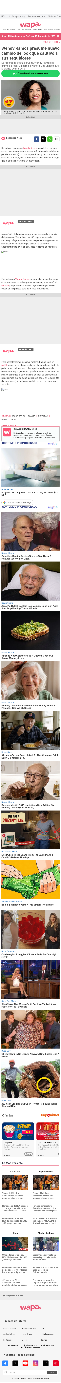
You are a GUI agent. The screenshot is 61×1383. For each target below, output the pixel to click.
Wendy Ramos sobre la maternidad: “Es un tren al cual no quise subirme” (37, 352)
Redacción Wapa (14, 138)
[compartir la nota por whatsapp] (49, 139)
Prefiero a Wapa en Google (19, 502)
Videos (24, 1340)
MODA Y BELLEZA (26, 30)
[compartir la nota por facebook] (36, 139)
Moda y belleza (9, 1334)
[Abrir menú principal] (4, 25)
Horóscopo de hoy (17, 16)
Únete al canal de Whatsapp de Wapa (32, 73)
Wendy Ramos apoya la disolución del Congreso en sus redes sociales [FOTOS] (37, 225)
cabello (5, 285)
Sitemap (44, 1340)
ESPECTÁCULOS (15, 30)
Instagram (43, 416)
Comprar (28, 1154)
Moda (13, 420)
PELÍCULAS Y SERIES (54, 30)
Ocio (42, 1329)
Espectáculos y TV (29, 1329)
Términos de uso (30, 1345)
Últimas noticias (9, 1329)
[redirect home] (30, 27)
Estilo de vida (27, 1334)
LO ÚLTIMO (5, 30)
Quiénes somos (47, 1345)
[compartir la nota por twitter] (43, 139)
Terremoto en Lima (36, 16)
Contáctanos (12, 1345)
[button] (58, 36)
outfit (4, 365)
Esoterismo (7, 1340)
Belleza (31, 416)
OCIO (45, 30)
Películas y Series (47, 1334)
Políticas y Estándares (30, 1347)
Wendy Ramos (30, 148)
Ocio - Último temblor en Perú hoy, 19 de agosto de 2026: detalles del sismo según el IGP (29, 36)
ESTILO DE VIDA (37, 30)
